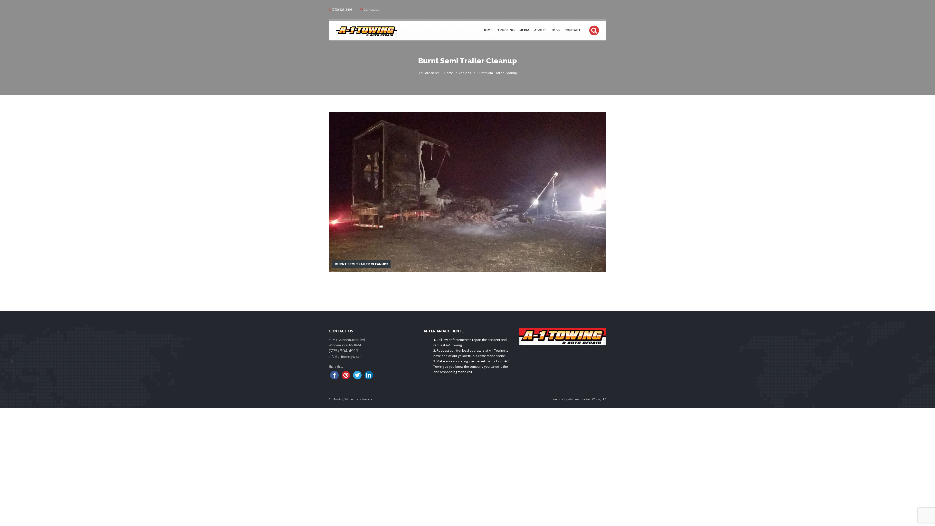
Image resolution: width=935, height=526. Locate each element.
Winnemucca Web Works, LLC (587, 399)
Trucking (505, 30)
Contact (572, 30)
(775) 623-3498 (342, 9)
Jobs (555, 30)
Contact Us (371, 9)
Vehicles (465, 73)
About (540, 30)
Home (487, 30)
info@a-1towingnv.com (345, 356)
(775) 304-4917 (343, 351)
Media (524, 30)
